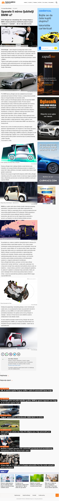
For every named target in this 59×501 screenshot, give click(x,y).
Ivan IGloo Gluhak (7, 8)
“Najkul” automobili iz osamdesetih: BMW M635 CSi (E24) (22, 417)
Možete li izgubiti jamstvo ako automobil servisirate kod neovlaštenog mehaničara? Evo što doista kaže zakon (26, 450)
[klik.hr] (3, 471)
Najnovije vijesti (5, 380)
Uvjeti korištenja (26, 495)
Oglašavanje (17, 495)
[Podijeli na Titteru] (14, 354)
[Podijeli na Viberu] (10, 354)
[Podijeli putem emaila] (18, 354)
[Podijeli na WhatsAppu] (6, 354)
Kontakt (34, 495)
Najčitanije (3, 375)
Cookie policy (42, 495)
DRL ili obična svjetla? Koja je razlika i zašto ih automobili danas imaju (26, 390)
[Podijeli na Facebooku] (2, 354)
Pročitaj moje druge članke (14, 365)
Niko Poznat (5, 388)
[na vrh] (57, 495)
